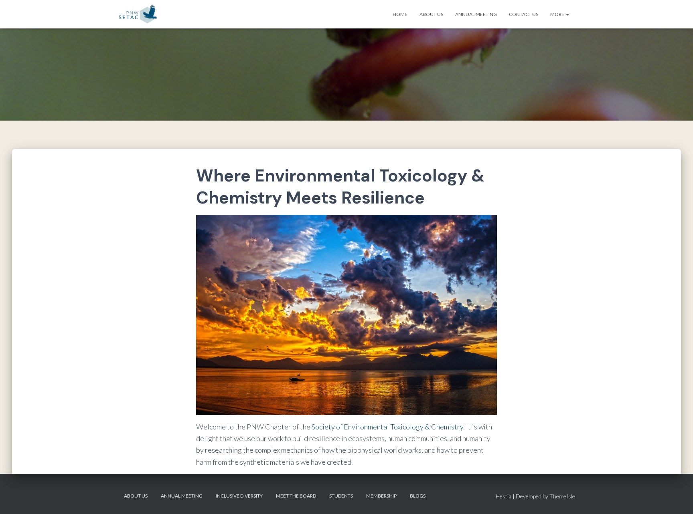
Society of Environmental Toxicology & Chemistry (387, 426)
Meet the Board (296, 496)
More (557, 14)
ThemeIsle (562, 496)
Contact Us (523, 14)
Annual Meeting (476, 14)
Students (341, 496)
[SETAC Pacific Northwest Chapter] (138, 14)
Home (400, 14)
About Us (431, 14)
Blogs (418, 496)
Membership (381, 496)
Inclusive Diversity (239, 496)
